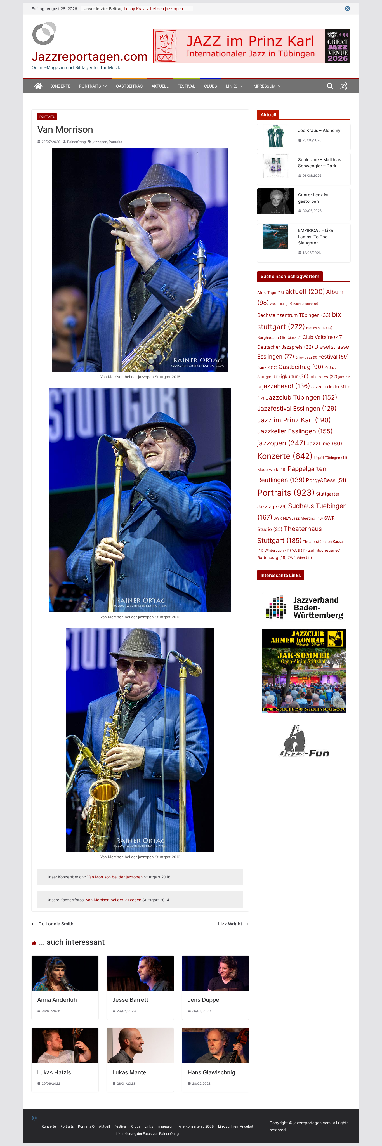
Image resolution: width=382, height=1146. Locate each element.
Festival (186, 86)
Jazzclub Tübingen (301, 397)
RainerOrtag (76, 142)
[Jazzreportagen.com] (38, 86)
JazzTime (324, 443)
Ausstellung (281, 304)
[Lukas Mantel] (140, 1032)
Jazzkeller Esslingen (295, 431)
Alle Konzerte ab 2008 (196, 1126)
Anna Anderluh (57, 999)
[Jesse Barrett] (140, 959)
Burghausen (272, 337)
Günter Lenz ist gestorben (313, 198)
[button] (104, 86)
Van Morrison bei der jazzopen (115, 876)
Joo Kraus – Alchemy (319, 130)
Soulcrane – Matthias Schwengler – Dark (319, 163)
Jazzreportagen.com (90, 56)
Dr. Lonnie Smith (56, 923)
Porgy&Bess (326, 480)
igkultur (294, 376)
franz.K (267, 367)
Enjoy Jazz (306, 357)
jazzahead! (286, 386)
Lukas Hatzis (54, 1072)
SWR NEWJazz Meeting (298, 518)
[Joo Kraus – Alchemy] (275, 137)
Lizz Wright (230, 923)
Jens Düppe (203, 999)
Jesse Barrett (130, 999)
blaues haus (319, 328)
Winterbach (278, 550)
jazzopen (100, 142)
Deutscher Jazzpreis (285, 347)
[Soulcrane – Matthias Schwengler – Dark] (275, 169)
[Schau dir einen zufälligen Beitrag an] (343, 86)
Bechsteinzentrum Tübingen (294, 315)
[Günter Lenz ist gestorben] (275, 204)
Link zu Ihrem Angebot (235, 1126)
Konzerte (59, 86)
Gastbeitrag (129, 86)
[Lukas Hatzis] (65, 1032)
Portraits (90, 86)
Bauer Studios (305, 304)
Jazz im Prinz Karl (294, 420)
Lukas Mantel (130, 1072)
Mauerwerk (272, 469)
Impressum (264, 86)
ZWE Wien (300, 558)
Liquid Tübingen (330, 458)
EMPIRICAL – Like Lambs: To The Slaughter (315, 237)
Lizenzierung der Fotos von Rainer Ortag (147, 1133)
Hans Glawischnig (211, 1072)
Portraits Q (86, 1126)
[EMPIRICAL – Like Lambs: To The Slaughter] (275, 243)
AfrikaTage (270, 292)
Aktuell (160, 86)
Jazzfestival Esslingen (297, 408)
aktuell (305, 291)
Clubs (210, 86)
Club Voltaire (323, 337)
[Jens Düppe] (215, 959)
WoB (299, 550)
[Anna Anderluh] (65, 959)
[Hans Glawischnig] (215, 1032)
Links (231, 86)
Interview (323, 376)
